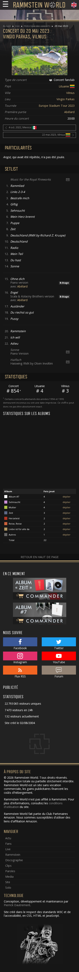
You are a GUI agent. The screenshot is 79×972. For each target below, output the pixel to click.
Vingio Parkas (66, 99)
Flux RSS (20, 676)
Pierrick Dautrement (17, 905)
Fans (8, 844)
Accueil (7, 25)
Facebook (20, 648)
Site (7, 882)
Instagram (20, 662)
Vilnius (70, 93)
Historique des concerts (37, 25)
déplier (66, 496)
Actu (8, 838)
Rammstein (12, 855)
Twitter (59, 648)
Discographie (14, 860)
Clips (8, 866)
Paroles (10, 871)
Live (17, 25)
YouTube (59, 662)
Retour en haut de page (40, 557)
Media (9, 876)
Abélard (69, 112)
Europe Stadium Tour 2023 (57, 106)
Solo (8, 887)
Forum (58, 676)
